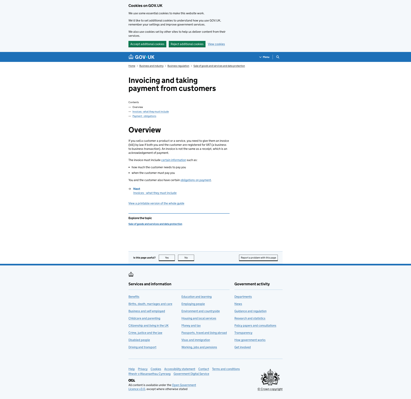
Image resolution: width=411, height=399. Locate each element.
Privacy (143, 369)
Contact (203, 369)
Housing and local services (198, 318)
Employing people (193, 304)
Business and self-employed (146, 311)
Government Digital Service (191, 374)
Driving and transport (142, 347)
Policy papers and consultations (255, 325)
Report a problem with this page (258, 257)
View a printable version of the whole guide (156, 203)
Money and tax (191, 325)
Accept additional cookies (147, 44)
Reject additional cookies (187, 44)
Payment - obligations (144, 116)
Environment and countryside (200, 311)
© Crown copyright (270, 389)
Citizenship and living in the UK (148, 325)
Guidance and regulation (250, 311)
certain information (173, 160)
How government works (250, 340)
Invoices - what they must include (150, 111)
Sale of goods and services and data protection (219, 65)
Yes (170, 257)
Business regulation (178, 65)
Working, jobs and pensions (199, 347)
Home (131, 65)
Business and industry (151, 65)
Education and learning (196, 296)
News (238, 304)
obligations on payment (195, 180)
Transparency (243, 333)
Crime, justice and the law (145, 333)
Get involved (242, 347)
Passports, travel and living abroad (204, 333)
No (189, 257)
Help (131, 369)
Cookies (156, 369)
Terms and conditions (226, 369)
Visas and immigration (195, 340)
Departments (243, 296)
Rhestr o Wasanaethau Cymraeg (149, 374)
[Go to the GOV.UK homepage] (141, 57)
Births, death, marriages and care (150, 304)
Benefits (133, 296)
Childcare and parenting (144, 318)
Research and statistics (249, 318)
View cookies (216, 44)
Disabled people (139, 340)
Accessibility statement (179, 369)
